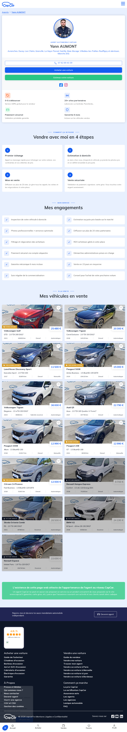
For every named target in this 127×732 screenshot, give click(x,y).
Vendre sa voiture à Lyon (76, 673)
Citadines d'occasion (14, 660)
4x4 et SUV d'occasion (15, 667)
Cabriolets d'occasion (14, 670)
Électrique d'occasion (14, 673)
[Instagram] (66, 85)
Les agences (70, 700)
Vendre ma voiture (73, 660)
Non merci (11, 719)
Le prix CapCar (71, 687)
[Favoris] (59, 308)
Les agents (69, 696)
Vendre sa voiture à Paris (76, 667)
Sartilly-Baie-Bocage (69, 51)
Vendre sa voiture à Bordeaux (78, 676)
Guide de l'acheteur (13, 657)
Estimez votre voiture (63, 77)
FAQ (66, 706)
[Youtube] (116, 716)
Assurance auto (71, 693)
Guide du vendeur (72, 657)
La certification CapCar (75, 690)
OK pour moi (46, 719)
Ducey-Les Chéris (26, 51)
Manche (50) (63, 53)
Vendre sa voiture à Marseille (78, 670)
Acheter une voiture (63, 70)
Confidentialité (60, 716)
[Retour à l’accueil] (8, 4)
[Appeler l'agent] (63, 63)
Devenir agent (107, 614)
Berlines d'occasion (13, 663)
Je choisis (28, 719)
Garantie (8, 676)
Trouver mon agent (73, 663)
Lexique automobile (73, 703)
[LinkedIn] (120, 716)
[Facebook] (61, 85)
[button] (5, 728)
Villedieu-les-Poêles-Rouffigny (94, 51)
